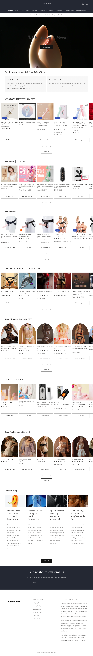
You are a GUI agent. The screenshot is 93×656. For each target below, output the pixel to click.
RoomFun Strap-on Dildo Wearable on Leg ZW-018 (78, 235)
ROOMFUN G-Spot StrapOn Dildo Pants (61, 235)
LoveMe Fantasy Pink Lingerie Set (62, 347)
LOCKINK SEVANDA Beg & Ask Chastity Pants (9, 292)
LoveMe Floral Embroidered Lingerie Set (26, 347)
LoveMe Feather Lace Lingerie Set (45, 347)
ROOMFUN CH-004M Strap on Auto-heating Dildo (27, 235)
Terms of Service (38, 612)
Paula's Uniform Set (59, 459)
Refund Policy (37, 609)
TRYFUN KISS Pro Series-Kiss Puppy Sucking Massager (80, 403)
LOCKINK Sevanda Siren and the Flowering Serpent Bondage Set (80, 293)
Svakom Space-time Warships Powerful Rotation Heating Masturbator (62, 186)
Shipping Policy (37, 602)
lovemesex (43, 652)
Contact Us (36, 615)
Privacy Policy (37, 606)
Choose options (45, 140)
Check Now (46, 47)
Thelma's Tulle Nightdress (8, 459)
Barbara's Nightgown (77, 459)
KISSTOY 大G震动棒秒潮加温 (27, 122)
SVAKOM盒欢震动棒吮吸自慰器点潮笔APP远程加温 (9, 185)
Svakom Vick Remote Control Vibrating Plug (80, 185)
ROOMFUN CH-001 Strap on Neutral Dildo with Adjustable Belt (9, 236)
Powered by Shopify (51, 652)
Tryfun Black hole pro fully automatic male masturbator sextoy (61, 404)
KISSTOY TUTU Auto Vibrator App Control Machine (9, 123)
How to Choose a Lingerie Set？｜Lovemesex (35, 514)
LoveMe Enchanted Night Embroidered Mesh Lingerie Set (79, 348)
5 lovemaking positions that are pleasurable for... (78, 514)
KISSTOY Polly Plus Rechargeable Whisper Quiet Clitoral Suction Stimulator (79, 124)
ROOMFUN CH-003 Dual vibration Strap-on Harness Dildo (44, 236)
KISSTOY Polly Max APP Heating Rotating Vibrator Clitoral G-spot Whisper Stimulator (61, 125)
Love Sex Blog (37, 618)
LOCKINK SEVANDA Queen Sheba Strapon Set (61, 292)
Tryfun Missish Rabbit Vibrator (7, 403)
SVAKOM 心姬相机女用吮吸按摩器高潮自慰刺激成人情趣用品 (45, 186)
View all (46, 151)
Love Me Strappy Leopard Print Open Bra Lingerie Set (8, 347)
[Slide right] (50, 146)
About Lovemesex (38, 599)
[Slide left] (43, 146)
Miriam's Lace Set (41, 459)
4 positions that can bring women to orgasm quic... (57, 514)
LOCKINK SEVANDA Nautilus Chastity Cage (27, 292)
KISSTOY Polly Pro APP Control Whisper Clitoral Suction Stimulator (43, 124)
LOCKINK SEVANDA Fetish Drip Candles (44, 292)
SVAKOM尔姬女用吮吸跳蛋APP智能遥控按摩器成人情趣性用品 (27, 186)
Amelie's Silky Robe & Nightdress (25, 460)
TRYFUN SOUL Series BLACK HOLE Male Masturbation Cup (45, 403)
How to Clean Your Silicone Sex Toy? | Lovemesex (13, 514)
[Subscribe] (61, 583)
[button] (7, 4)
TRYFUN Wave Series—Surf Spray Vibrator (26, 401)
